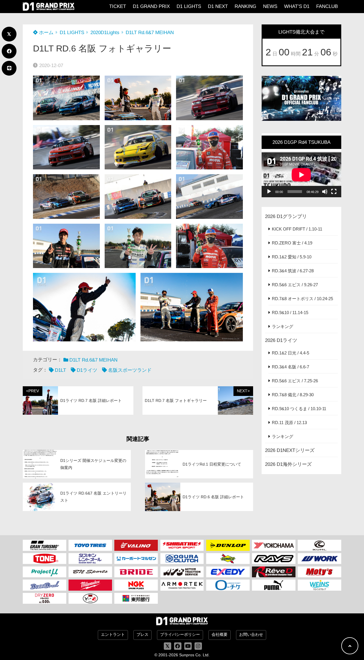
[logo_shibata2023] (182, 545)
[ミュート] (325, 191)
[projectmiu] (44, 571)
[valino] (136, 545)
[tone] (44, 558)
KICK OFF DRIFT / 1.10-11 (297, 229)
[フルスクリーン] (334, 191)
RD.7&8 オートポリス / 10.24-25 (302, 298)
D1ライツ (87, 370)
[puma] (273, 585)
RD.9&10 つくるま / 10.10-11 (299, 408)
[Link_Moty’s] (319, 571)
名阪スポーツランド (130, 370)
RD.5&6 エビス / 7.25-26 (295, 380)
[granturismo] (44, 545)
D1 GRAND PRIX (151, 6)
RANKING (245, 6)
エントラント (113, 634)
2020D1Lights (104, 32)
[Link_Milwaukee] (90, 585)
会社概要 (220, 634)
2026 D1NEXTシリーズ (290, 450)
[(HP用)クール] (319, 545)
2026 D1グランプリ (286, 216)
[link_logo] (182, 558)
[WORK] (319, 558)
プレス (142, 634)
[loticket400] (228, 585)
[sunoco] (228, 558)
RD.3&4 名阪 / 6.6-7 (290, 366)
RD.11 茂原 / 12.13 (289, 422)
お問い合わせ (251, 634)
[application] (301, 174)
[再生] (269, 191)
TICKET (117, 6)
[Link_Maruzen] (136, 558)
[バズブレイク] (44, 585)
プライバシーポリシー (180, 634)
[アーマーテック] (182, 585)
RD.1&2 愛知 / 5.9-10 (291, 256)
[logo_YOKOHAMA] (273, 545)
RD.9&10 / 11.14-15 (290, 312)
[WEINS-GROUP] (319, 585)
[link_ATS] (182, 571)
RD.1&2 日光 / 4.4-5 (290, 352)
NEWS (270, 6)
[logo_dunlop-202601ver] (228, 545)
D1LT (60, 370)
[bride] (136, 571)
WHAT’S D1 (296, 6)
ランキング (282, 326)
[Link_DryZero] (44, 598)
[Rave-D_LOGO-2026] (273, 571)
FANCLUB (327, 6)
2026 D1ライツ (281, 340)
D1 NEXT (218, 6)
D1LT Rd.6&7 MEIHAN (150, 32)
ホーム (45, 32)
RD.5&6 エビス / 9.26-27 (295, 284)
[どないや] (90, 598)
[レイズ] (273, 558)
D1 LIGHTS (189, 6)
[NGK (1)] (136, 585)
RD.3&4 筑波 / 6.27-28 (293, 270)
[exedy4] (228, 571)
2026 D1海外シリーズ (288, 464)
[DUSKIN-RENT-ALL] (90, 558)
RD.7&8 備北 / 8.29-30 (293, 394)
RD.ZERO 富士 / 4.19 (292, 242)
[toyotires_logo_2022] (90, 545)
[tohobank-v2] (136, 598)
